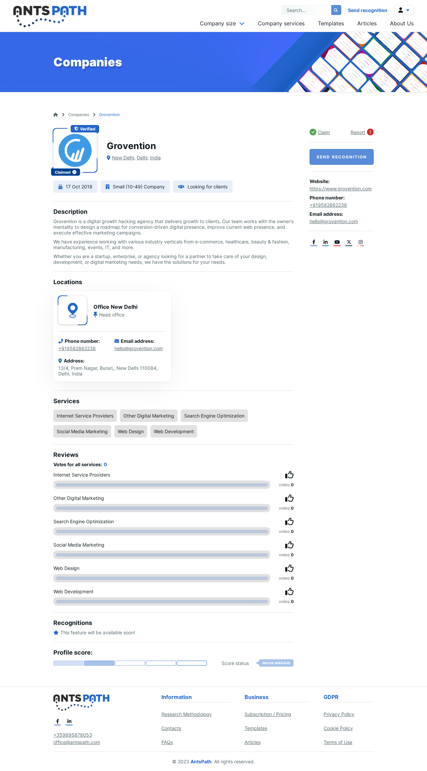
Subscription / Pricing (268, 714)
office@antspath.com (76, 742)
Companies (78, 114)
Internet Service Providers (85, 416)
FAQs (167, 742)
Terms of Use (338, 742)
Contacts (171, 728)
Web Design (131, 431)
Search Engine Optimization (214, 416)
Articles (367, 23)
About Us (402, 23)
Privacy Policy (339, 714)
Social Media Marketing (82, 431)
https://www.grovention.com (341, 188)
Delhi (142, 157)
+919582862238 (77, 348)
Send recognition (367, 10)
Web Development (174, 431)
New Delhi (123, 157)
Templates (331, 23)
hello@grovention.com (138, 348)
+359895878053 (72, 735)
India (155, 157)
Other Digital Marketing (148, 416)
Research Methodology (186, 714)
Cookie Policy (338, 728)
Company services (281, 23)
